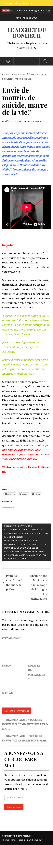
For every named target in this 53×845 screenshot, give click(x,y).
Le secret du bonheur (26, 32)
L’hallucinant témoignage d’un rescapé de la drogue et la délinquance (38, 587)
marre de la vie (35, 551)
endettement (22, 540)
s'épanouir (23, 526)
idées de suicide (18, 551)
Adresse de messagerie (35, 672)
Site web (8, 693)
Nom (6, 665)
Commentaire (12, 638)
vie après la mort (18, 559)
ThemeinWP (37, 840)
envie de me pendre (27, 544)
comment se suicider (22, 533)
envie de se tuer (20, 548)
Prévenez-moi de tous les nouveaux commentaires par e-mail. (25, 724)
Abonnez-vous (14, 807)
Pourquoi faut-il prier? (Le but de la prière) (14, 582)
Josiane (38, 121)
